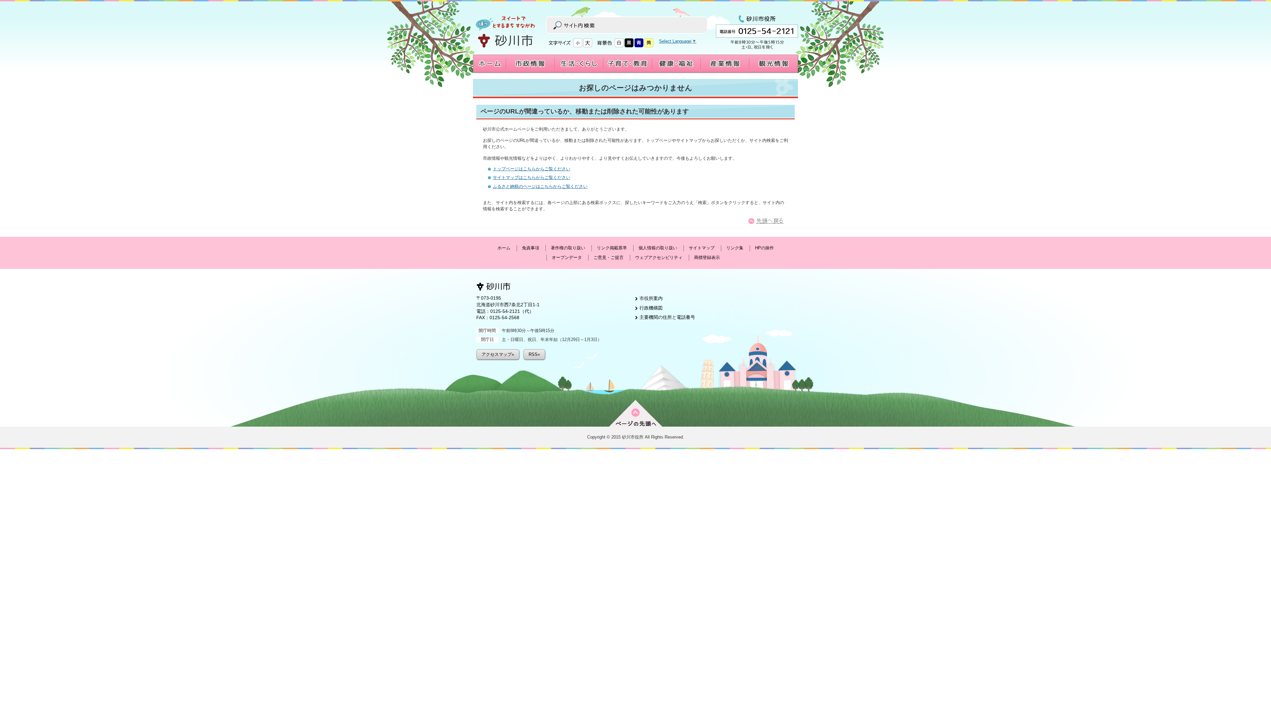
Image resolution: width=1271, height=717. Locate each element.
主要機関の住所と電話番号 (667, 317)
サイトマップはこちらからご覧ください (531, 177)
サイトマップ (702, 247)
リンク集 (734, 247)
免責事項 (530, 247)
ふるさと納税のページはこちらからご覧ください (540, 186)
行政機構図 (651, 308)
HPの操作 (764, 247)
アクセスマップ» (498, 354)
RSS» (534, 354)
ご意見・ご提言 (608, 257)
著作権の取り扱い (568, 247)
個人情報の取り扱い (657, 247)
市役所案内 (651, 298)
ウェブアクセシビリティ (659, 257)
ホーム (503, 247)
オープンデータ (567, 257)
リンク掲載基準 (612, 247)
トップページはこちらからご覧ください (531, 168)
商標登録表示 (707, 257)
